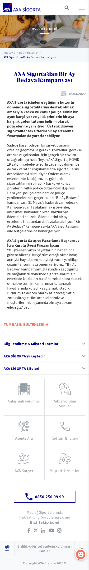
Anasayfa (9, 52)
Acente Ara (24, 438)
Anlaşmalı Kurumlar (24, 401)
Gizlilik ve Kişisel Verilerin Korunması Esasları (44, 548)
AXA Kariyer (24, 470)
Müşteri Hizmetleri (65, 470)
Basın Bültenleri (28, 52)
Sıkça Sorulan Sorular (65, 403)
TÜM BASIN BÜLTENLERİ (24, 324)
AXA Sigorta (22, 7)
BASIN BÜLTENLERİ (44, 29)
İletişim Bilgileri (65, 438)
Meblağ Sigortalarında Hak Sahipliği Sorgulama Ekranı (44, 514)
